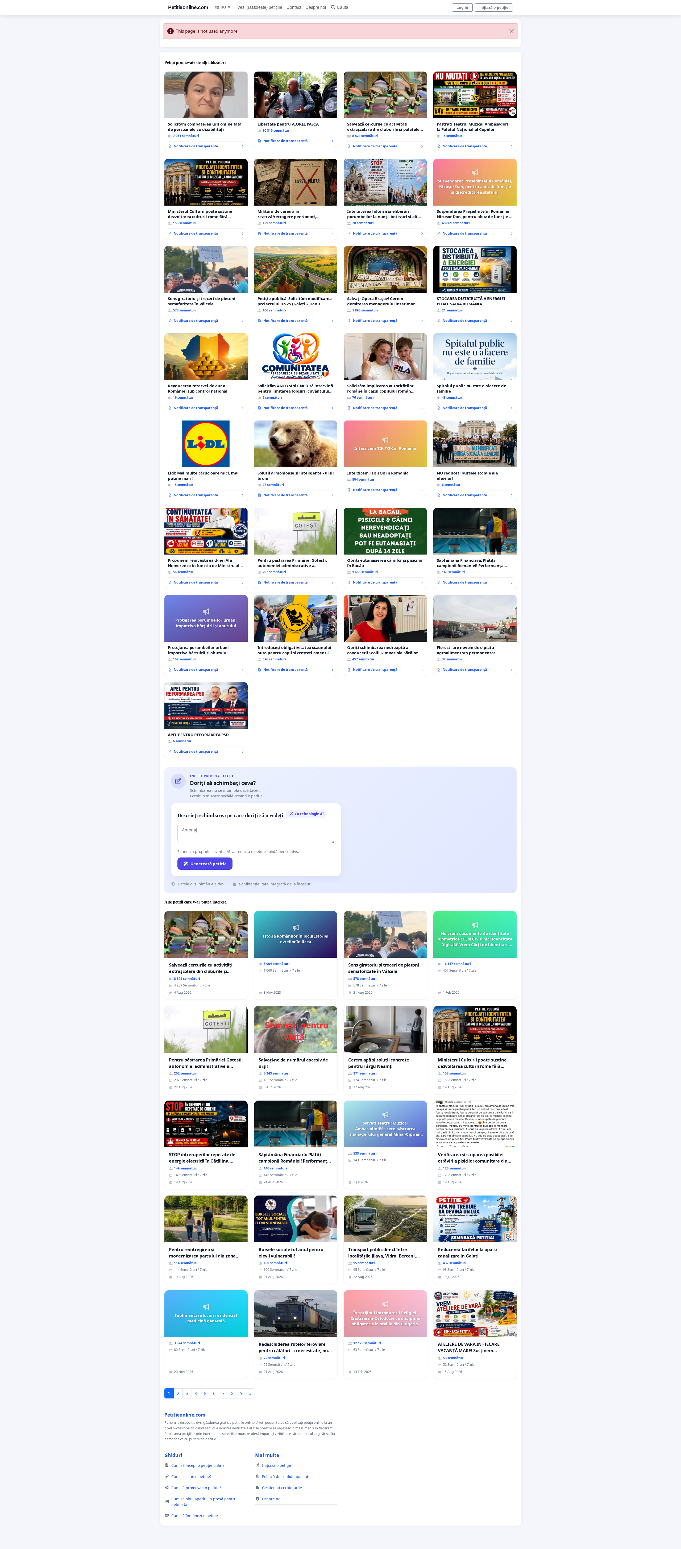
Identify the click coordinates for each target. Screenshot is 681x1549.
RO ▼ (226, 7)
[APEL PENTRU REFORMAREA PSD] (206, 720)
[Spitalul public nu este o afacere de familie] (475, 373)
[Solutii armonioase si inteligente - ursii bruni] (295, 460)
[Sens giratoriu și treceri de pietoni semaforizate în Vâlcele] (206, 286)
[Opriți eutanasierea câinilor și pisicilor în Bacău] (385, 548)
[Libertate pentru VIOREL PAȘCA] (295, 109)
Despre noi (315, 7)
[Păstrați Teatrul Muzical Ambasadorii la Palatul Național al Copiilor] (475, 112)
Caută (342, 7)
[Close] (511, 31)
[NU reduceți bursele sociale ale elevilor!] (475, 460)
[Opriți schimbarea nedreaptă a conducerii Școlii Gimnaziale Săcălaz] (385, 635)
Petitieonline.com (188, 7)
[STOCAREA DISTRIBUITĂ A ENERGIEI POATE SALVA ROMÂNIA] (475, 286)
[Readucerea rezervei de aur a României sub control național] (206, 373)
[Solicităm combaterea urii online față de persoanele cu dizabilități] (206, 112)
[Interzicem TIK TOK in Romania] (385, 458)
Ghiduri (173, 1455)
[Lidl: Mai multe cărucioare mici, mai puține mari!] (206, 460)
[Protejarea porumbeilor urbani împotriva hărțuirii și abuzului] (206, 635)
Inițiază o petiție (493, 7)
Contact (293, 7)
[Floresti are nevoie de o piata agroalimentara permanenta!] (475, 635)
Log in (462, 7)
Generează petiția (208, 863)
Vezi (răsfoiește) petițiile (259, 7)
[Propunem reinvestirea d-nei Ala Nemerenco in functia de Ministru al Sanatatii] (206, 548)
